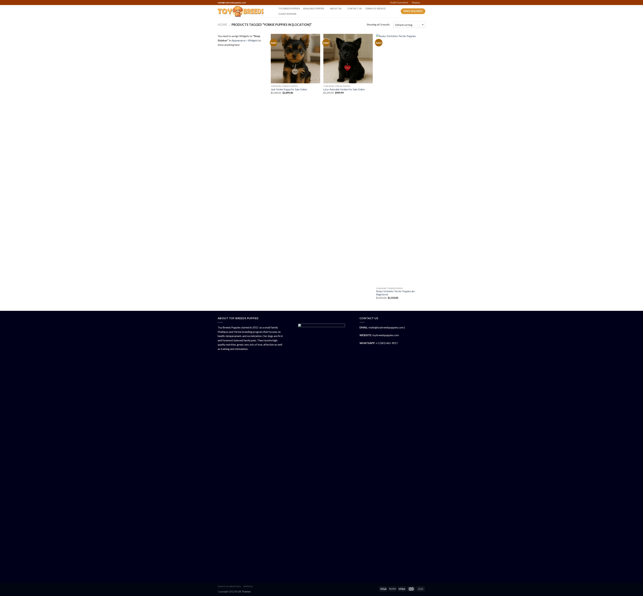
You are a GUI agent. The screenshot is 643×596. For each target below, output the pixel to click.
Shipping (416, 2)
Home (222, 24)
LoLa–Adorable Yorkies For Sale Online (344, 89)
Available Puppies (313, 8)
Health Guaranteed (399, 2)
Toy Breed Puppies (289, 8)
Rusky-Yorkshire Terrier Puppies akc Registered (395, 293)
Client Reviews (287, 14)
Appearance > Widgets (245, 40)
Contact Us (354, 8)
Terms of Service (375, 8)
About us (335, 8)
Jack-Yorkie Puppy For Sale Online (289, 89)
